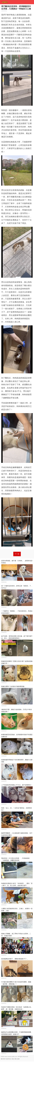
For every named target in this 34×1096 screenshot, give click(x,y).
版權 (18, 1059)
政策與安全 (9, 1059)
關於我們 (3, 1059)
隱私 (16, 1059)
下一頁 (17, 554)
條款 (13, 1059)
